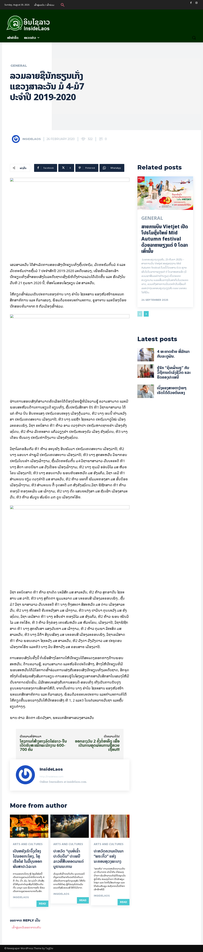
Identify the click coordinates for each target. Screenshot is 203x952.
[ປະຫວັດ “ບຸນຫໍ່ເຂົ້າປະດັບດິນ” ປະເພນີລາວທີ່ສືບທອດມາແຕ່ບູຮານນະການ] (69, 826)
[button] (62, 5)
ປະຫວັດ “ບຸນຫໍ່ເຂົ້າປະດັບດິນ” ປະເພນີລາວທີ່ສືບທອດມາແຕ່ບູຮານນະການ (68, 859)
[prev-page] (139, 314)
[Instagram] (196, 3)
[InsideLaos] (17, 139)
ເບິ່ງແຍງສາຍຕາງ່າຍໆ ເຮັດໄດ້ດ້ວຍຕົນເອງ (172, 390)
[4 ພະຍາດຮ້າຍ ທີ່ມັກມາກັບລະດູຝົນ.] (145, 355)
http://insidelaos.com (51, 776)
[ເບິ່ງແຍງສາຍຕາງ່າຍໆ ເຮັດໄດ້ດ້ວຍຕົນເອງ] (145, 391)
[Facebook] (191, 3)
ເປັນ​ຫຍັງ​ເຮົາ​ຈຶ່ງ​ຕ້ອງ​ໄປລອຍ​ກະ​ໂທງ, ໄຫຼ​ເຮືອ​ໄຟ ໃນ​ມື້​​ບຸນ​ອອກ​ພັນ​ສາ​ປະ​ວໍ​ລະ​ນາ (27, 859)
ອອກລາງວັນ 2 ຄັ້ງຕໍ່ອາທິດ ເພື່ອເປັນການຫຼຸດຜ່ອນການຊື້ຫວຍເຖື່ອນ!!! (97, 745)
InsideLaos (31, 139)
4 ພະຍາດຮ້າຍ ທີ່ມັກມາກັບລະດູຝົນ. (173, 353)
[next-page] (146, 314)
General (19, 65)
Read (42, 903)
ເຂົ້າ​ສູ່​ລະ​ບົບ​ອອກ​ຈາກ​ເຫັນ (26, 927)
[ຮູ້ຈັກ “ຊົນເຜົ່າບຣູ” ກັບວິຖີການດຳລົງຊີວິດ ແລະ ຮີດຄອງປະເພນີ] (145, 371)
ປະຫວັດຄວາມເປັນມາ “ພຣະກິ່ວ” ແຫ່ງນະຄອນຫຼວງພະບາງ (109, 856)
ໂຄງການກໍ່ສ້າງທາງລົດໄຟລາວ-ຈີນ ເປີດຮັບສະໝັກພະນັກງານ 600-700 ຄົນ (43, 745)
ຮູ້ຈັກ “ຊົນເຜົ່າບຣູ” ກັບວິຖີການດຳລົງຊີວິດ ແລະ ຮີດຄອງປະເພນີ (174, 372)
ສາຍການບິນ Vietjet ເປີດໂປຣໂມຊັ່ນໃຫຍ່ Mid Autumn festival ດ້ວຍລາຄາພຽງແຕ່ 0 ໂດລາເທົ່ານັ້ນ (164, 239)
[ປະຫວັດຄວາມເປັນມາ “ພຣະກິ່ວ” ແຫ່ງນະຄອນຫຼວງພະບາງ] (110, 826)
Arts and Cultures (28, 844)
